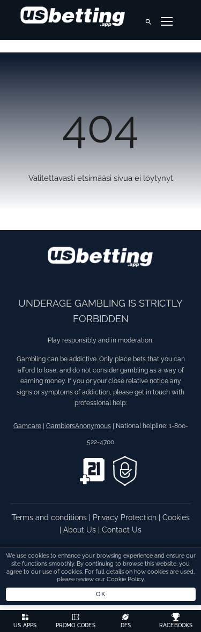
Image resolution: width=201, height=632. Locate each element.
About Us (80, 530)
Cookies (176, 517)
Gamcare (27, 426)
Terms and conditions (50, 517)
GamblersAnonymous (78, 426)
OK (100, 594)
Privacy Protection (126, 517)
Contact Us (122, 530)
